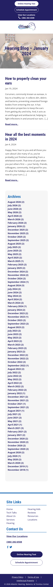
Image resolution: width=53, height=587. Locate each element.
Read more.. (11, 124)
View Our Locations (26, 15)
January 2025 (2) (16, 267)
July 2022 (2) (14, 372)
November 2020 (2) (18, 442)
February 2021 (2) (17, 431)
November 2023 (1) (18, 316)
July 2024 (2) (14, 288)
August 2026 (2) (16, 201)
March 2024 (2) (16, 302)
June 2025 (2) (15, 250)
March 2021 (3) (16, 428)
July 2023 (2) (14, 330)
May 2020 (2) (14, 459)
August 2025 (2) (16, 243)
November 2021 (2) (18, 400)
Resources (33, 516)
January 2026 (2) (16, 226)
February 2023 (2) (17, 348)
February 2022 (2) (17, 389)
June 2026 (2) (15, 208)
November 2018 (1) (18, 469)
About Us (11, 516)
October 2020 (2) (17, 445)
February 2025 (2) (17, 264)
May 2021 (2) (14, 421)
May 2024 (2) (14, 295)
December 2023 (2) (18, 313)
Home (9, 509)
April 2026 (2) (15, 215)
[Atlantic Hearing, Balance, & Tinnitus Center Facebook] (7, 547)
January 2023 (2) (16, 351)
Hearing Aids (34, 509)
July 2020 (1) (14, 456)
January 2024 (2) (16, 309)
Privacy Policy (17, 577)
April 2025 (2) (15, 257)
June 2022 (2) (15, 375)
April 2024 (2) (15, 299)
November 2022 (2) (18, 358)
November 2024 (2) (18, 275)
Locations (32, 519)
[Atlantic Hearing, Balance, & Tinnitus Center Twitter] (11, 547)
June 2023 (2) (15, 334)
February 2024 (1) (17, 306)
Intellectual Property (25, 580)
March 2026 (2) (16, 219)
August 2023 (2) (16, 327)
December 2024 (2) (18, 271)
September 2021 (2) (18, 407)
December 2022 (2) (18, 355)
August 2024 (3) (16, 285)
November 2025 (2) (18, 233)
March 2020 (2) (16, 462)
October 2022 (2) (17, 361)
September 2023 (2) (18, 323)
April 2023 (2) (15, 341)
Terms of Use (33, 577)
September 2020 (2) (18, 448)
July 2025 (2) (14, 247)
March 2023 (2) (16, 344)
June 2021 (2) (15, 417)
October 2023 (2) (17, 320)
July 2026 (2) (14, 205)
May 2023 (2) (14, 337)
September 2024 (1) (18, 281)
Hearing (10, 523)
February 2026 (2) (17, 222)
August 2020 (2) (16, 452)
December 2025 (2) (18, 229)
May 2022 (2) (14, 379)
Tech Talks (11, 512)
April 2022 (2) (15, 382)
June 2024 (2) (15, 292)
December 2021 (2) (18, 396)
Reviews (32, 512)
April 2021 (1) (15, 424)
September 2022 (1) (18, 365)
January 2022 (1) (16, 393)
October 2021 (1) (17, 403)
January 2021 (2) (16, 435)
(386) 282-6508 (27, 18)
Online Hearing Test (26, 554)
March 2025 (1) (16, 261)
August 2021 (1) (16, 410)
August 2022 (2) (16, 368)
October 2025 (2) (17, 236)
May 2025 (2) (14, 254)
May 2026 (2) (14, 212)
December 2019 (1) (18, 466)
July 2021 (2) (14, 414)
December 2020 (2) (18, 438)
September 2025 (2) (18, 240)
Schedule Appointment (26, 10)
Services (10, 519)
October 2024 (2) (17, 278)
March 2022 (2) (16, 386)
